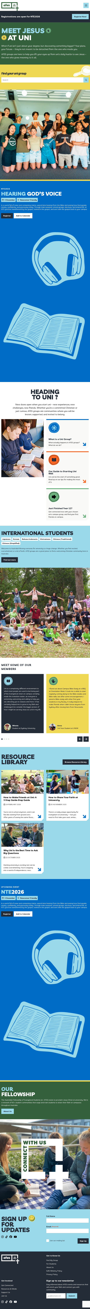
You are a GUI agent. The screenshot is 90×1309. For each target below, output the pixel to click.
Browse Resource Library (75, 762)
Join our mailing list (57, 1240)
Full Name (50, 1216)
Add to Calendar (23, 216)
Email (52, 1226)
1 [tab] (2, 739)
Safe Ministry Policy (54, 1271)
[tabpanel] (22, 703)
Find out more (10, 560)
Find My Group (52, 1260)
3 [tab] (6, 739)
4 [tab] (8, 739)
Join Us (4, 1296)
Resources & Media (9, 1289)
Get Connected (7, 1285)
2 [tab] (4, 739)
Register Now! (80, 16)
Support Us (5, 1292)
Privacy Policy (52, 1274)
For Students (51, 1264)
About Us (8, 1111)
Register (7, 216)
